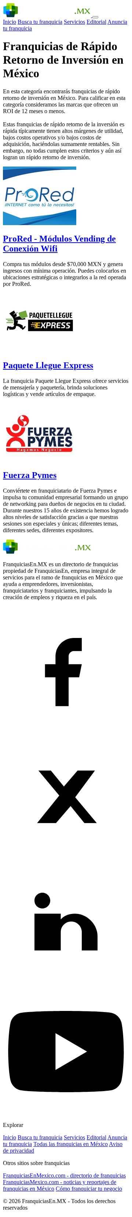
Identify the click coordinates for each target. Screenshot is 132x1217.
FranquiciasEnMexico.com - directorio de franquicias (64, 1175)
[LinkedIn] (66, 985)
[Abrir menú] (95, 17)
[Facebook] (66, 730)
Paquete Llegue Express (48, 365)
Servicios (74, 22)
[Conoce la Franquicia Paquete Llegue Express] (39, 350)
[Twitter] (66, 858)
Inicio (9, 22)
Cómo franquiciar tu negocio (89, 1189)
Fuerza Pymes (29, 475)
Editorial (96, 22)
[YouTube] (66, 1112)
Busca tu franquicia (40, 22)
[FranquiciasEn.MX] (47, 552)
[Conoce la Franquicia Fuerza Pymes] (39, 460)
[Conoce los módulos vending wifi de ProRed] (39, 223)
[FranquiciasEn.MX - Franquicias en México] (47, 15)
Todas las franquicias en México (70, 1144)
